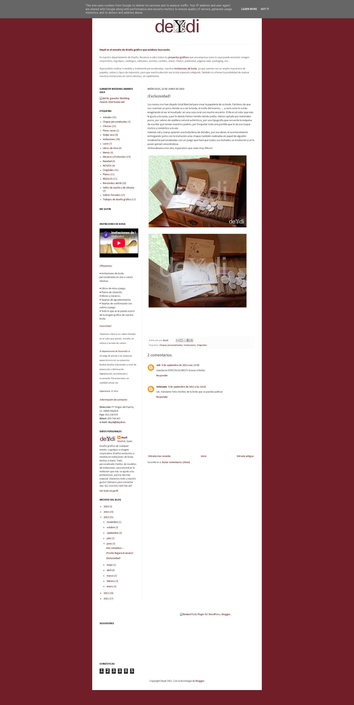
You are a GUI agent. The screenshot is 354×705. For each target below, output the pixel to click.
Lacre (106, 143)
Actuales (107, 117)
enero (110, 586)
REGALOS (108, 179)
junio (109, 543)
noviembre (113, 522)
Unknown (161, 387)
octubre (111, 527)
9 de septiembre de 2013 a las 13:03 (180, 365)
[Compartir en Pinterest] (191, 340)
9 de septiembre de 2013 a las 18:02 (187, 387)
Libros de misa (110, 148)
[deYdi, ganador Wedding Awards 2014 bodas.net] (118, 102)
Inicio (203, 456)
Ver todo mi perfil (109, 491)
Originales (202, 345)
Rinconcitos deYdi (112, 183)
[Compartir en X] (184, 340)
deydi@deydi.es (116, 422)
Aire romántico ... (115, 548)
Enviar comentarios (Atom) (176, 462)
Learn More (249, 9)
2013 (106, 517)
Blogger (200, 681)
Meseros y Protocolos (114, 157)
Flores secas (109, 130)
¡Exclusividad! (113, 558)
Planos (106, 174)
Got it (265, 9)
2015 (106, 506)
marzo (110, 576)
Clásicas (107, 126)
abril (109, 570)
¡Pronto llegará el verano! (119, 553)
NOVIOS (107, 165)
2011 (106, 598)
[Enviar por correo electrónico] (177, 340)
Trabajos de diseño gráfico (117, 199)
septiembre (113, 533)
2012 (106, 593)
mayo (110, 565)
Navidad (107, 161)
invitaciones (190, 345)
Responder (162, 375)
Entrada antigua (245, 456)
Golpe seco (109, 135)
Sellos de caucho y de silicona (118, 187)
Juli (158, 365)
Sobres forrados (111, 195)
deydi (124, 437)
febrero (111, 581)
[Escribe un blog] (181, 340)
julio (109, 538)
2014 (106, 512)
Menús (106, 152)
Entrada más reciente (159, 456)
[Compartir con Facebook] (188, 340)
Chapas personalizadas (171, 345)
